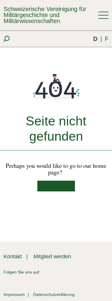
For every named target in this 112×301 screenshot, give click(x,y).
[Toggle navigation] (103, 15)
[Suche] (7, 39)
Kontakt (13, 256)
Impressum (14, 294)
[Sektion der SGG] (84, 272)
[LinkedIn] (44, 272)
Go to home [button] (54, 185)
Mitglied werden (52, 256)
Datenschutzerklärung (54, 294)
